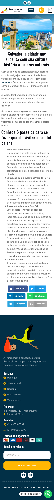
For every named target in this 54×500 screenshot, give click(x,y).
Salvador (6, 82)
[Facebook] (25, 3)
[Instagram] (29, 3)
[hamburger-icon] (31, 10)
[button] (41, 10)
